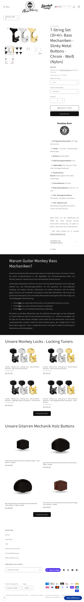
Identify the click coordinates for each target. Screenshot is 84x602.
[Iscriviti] (39, 569)
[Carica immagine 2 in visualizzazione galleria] (19, 50)
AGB (6, 544)
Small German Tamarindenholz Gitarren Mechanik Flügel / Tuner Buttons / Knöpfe (60, 503)
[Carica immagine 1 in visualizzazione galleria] (9, 50)
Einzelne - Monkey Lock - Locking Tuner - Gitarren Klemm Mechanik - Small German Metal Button (60, 367)
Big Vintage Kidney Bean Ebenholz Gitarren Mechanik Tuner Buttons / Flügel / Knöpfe (21, 504)
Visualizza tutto (42, 413)
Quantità (52, 96)
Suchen (7, 535)
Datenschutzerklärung (12, 548)
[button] (4, 7)
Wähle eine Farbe (55, 78)
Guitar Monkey (14, 595)
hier (19, 303)
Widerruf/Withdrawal (73, 598)
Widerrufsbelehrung (57, 234)
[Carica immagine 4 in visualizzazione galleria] (38, 50)
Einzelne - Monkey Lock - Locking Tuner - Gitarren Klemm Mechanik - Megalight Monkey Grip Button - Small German (22, 399)
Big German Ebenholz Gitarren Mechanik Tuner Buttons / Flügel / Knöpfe (60, 463)
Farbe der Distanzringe (56, 87)
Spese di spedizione (65, 70)
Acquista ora (64, 114)
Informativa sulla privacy (53, 595)
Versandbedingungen (12, 553)
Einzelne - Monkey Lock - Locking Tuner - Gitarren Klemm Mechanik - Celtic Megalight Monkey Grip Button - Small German (60, 400)
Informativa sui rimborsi (37, 595)
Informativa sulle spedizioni (52, 597)
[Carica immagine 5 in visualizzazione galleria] (9, 60)
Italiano (59, 7)
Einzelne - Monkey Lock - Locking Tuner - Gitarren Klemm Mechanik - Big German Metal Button (22, 367)
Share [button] (54, 249)
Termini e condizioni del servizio (70, 595)
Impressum (9, 539)
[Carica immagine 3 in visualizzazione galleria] (28, 50)
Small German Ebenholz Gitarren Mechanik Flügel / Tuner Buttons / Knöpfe (22, 461)
